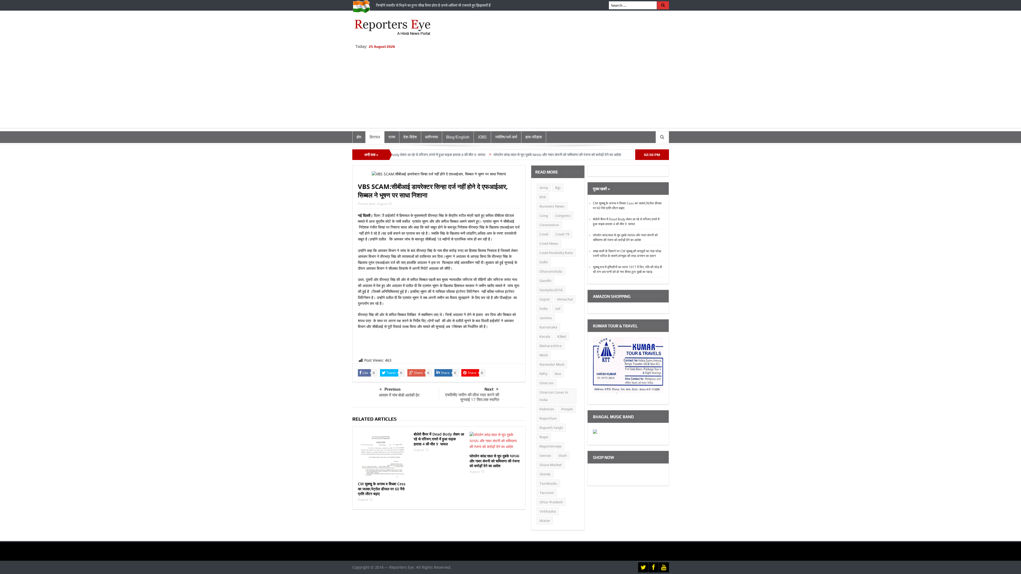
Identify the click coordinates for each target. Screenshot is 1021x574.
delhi (543, 262)
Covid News (548, 243)
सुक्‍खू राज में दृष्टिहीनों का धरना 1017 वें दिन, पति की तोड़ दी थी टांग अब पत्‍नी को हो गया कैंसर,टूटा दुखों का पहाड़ (627, 269)
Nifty (543, 374)
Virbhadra (547, 511)
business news (551, 206)
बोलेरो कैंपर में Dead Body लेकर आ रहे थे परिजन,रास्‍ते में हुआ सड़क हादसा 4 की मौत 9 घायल (397, 155)
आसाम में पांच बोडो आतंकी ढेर (399, 395)
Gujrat (544, 299)
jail (557, 308)
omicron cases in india (553, 396)
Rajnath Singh (551, 427)
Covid (543, 234)
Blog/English (458, 137)
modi (543, 355)
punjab (567, 409)
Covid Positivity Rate (556, 253)
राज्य (391, 137)
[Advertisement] (510, 91)
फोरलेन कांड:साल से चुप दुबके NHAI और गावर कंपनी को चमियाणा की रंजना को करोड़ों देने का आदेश (530, 155)
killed (561, 336)
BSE (542, 197)
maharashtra (550, 346)
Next (488, 389)
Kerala (544, 336)
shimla (545, 474)
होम (359, 137)
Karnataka (548, 327)
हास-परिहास (533, 137)
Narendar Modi (551, 364)
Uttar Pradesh (551, 502)
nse (558, 374)
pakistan (546, 409)
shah (562, 455)
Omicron (546, 383)
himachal (565, 299)
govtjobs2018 (551, 290)
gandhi (545, 280)
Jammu (545, 318)
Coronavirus (549, 225)
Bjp (557, 187)
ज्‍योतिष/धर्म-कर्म (506, 137)
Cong (543, 215)
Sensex (545, 455)
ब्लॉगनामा (431, 137)
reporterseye (550, 446)
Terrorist (546, 493)
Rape (543, 437)
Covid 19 (562, 234)
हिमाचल (375, 137)
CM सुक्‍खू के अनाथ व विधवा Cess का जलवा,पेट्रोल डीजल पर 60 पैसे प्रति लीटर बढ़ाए (381, 488)
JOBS (482, 137)
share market (550, 465)
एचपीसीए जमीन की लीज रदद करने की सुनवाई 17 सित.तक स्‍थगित (472, 397)
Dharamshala (550, 271)
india (543, 308)
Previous (392, 389)
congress (563, 215)
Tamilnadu (548, 483)
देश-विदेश (410, 137)
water (544, 520)
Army (543, 187)
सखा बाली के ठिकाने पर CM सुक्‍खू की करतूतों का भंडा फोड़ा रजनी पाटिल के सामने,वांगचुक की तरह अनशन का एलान (627, 253)
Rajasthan (548, 418)
